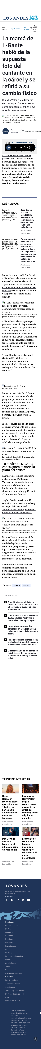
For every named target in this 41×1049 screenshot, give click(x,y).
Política (8, 929)
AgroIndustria (10, 963)
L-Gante (17, 585)
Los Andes (4, 28)
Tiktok (17, 900)
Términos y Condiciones (15, 990)
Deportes (9, 942)
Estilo (7, 960)
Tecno (7, 966)
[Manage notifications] (35, 1039)
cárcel (26, 585)
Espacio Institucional (13, 973)
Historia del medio (12, 1001)
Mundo (8, 949)
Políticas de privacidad (14, 994)
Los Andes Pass (11, 980)
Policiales (9, 939)
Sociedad (9, 936)
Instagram (12, 900)
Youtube (28, 900)
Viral (7, 970)
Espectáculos (15, 29)
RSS (7, 997)
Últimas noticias (11, 925)
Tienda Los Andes (12, 984)
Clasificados (10, 987)
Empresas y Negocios (14, 956)
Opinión (8, 953)
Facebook (6, 900)
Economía (9, 932)
